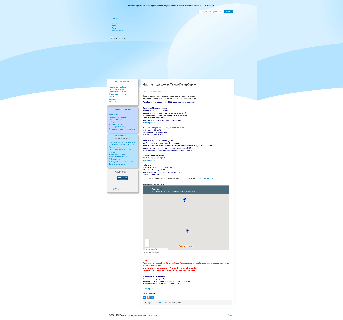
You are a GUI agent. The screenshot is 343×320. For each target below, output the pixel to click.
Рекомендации (114, 147)
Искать (228, 11)
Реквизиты (113, 101)
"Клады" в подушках (117, 164)
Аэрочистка (113, 114)
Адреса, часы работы (117, 87)
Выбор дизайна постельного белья (123, 161)
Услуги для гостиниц (117, 126)
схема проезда (149, 122)
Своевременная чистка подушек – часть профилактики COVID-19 (122, 143)
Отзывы (112, 96)
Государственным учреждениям (122, 129)
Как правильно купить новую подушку (120, 150)
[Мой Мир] (152, 297)
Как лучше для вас (116, 89)
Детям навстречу (116, 124)
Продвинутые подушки (118, 117)
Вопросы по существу (118, 94)
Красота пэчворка (116, 119)
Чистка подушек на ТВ (118, 157)
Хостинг (231, 315)
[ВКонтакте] (144, 297)
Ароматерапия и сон (117, 154)
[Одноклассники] (148, 297)
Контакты (112, 99)
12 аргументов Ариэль (118, 92)
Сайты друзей (114, 159)
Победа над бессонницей (119, 122)
